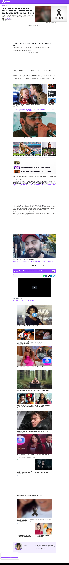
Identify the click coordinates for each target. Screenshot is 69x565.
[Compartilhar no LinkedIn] (51, 276)
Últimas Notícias (40, 1)
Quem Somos (8, 560)
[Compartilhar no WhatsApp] (44, 276)
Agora (53, 1)
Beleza (62, 1)
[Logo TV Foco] (6, 1)
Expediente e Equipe (17, 560)
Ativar (53, 271)
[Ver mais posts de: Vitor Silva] (3, 19)
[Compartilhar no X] (49, 276)
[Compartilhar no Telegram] (54, 276)
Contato (32, 560)
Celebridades (48, 1)
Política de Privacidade (40, 560)
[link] (18, 546)
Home (34, 1)
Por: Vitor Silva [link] (8, 18)
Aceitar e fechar (9, 557)
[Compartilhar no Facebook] (46, 276)
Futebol (58, 1)
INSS (66, 1)
